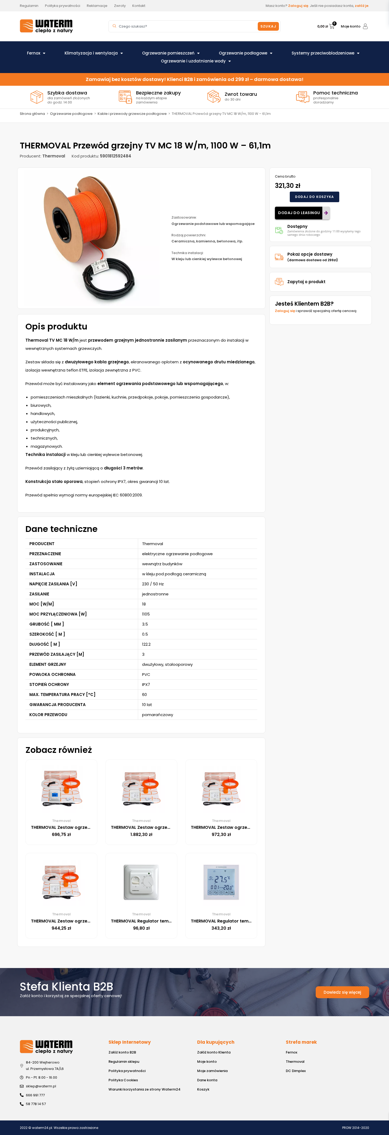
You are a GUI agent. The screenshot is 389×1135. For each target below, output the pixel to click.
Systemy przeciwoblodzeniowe (323, 53)
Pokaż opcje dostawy (312, 256)
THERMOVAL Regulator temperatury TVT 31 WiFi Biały (247, 921)
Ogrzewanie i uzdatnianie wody (193, 61)
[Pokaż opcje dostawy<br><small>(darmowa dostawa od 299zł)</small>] (279, 257)
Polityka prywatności (127, 1070)
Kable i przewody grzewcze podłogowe (132, 113)
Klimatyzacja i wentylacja (91, 53)
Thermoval (295, 1061)
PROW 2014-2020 (355, 1127)
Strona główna (32, 113)
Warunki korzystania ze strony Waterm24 (144, 1089)
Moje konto (350, 26)
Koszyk (203, 1089)
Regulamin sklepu (123, 1061)
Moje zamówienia (212, 1070)
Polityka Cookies (123, 1080)
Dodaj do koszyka (314, 197)
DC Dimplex (296, 1070)
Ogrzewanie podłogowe (243, 53)
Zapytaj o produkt (306, 281)
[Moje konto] (365, 26)
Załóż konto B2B (122, 1052)
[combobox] (184, 26)
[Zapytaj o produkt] (279, 282)
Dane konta (207, 1080)
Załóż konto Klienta (213, 1052)
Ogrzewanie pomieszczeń (168, 53)
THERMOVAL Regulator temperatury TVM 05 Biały (163, 921)
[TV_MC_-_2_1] (92, 238)
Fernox (33, 53)
